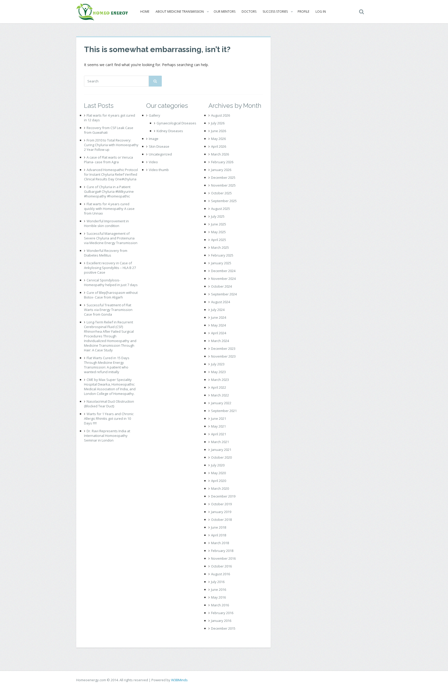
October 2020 (221, 457)
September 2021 (224, 410)
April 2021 (218, 434)
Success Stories (275, 11)
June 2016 (218, 589)
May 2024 (218, 325)
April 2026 (218, 146)
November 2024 (223, 278)
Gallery (154, 115)
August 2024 (220, 302)
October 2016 (221, 566)
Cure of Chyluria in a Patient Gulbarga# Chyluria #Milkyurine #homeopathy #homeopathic (109, 191)
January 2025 (221, 263)
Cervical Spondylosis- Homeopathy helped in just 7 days (111, 282)
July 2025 (218, 216)
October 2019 (221, 504)
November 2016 (223, 558)
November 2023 (223, 356)
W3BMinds (179, 680)
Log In (321, 11)
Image (153, 138)
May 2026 (218, 138)
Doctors (249, 11)
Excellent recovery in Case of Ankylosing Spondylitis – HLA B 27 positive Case (110, 268)
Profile (303, 11)
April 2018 (218, 535)
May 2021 (218, 426)
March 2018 (220, 543)
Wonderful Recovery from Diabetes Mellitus (105, 253)
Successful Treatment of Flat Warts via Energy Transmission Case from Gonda (108, 310)
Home (144, 11)
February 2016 (222, 612)
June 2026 (218, 131)
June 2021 (218, 418)
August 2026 (220, 115)
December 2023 (223, 348)
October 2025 (221, 193)
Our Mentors (224, 11)
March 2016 (220, 605)
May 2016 (218, 597)
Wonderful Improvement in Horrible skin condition (106, 223)
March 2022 (220, 395)
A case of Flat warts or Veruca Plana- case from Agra (108, 159)
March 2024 (220, 340)
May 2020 (218, 473)
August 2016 (220, 574)
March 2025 (220, 247)
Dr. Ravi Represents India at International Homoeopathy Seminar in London (107, 436)
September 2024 (224, 294)
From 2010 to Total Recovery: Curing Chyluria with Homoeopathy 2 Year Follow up (111, 145)
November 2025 (223, 185)
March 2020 (220, 488)
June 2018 (218, 527)
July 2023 (218, 364)
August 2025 (220, 208)
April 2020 (218, 480)
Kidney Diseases (170, 131)
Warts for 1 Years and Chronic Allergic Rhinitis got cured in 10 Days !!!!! (109, 418)
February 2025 (222, 255)
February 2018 (222, 550)
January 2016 (221, 620)
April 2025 (218, 239)
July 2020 (218, 465)
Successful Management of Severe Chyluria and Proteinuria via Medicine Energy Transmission (110, 238)
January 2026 (221, 169)
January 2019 (221, 511)
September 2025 (224, 200)
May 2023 (218, 372)
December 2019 (223, 496)
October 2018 (221, 519)
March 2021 (220, 441)
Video (153, 162)
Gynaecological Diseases (176, 123)
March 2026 (220, 154)
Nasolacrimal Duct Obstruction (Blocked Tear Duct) (109, 403)
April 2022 (218, 387)
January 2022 (221, 403)
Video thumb (159, 169)
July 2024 (218, 309)
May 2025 (218, 232)
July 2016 (218, 581)
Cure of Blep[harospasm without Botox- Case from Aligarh (111, 295)
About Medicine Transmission (180, 11)
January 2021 (221, 449)
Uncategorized (160, 154)
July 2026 (218, 123)
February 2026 (222, 162)
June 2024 (218, 317)
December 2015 (223, 628)
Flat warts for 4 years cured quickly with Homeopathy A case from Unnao (109, 209)
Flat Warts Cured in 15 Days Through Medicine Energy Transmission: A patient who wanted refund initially (106, 365)
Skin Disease (159, 146)
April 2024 (218, 333)
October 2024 (221, 286)
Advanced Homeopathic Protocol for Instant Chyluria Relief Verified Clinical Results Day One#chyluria (111, 174)
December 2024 (223, 270)
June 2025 (218, 224)
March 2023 (220, 379)
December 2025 (223, 177)
